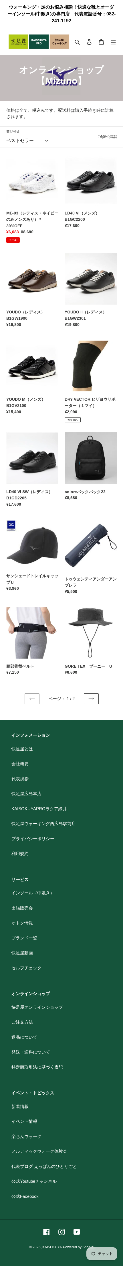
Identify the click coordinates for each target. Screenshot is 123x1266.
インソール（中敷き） (32, 892)
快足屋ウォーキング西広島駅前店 (43, 823)
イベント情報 (24, 1121)
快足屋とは (22, 748)
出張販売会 (22, 908)
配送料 (64, 110)
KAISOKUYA (52, 1247)
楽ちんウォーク (26, 1136)
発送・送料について (30, 1052)
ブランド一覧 (24, 937)
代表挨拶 (20, 778)
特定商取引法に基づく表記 (37, 1067)
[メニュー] (113, 42)
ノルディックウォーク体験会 (39, 1151)
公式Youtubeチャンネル (34, 1181)
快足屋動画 (22, 952)
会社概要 (20, 763)
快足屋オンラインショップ (37, 1007)
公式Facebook (25, 1196)
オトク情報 (22, 922)
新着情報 (20, 1106)
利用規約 (20, 853)
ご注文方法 (22, 1022)
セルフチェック (26, 967)
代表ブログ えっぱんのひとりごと (44, 1166)
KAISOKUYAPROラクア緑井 (39, 808)
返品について (24, 1037)
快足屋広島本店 (26, 793)
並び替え (13, 131)
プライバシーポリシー (32, 838)
